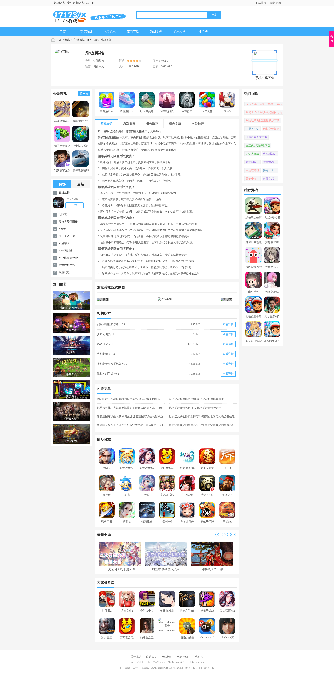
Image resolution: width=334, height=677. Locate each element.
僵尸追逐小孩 (67, 236)
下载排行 (260, 2)
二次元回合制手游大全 (120, 569)
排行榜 (203, 31)
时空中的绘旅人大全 (166, 569)
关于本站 (136, 656)
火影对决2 (269, 153)
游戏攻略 (179, 31)
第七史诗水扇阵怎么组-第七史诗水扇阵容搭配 (196, 399)
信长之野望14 (271, 128)
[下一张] (202, 299)
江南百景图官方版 (256, 137)
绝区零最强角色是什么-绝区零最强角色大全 (195, 407)
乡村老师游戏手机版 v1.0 (112, 363)
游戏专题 (156, 31)
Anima (62, 228)
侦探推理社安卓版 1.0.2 (111, 324)
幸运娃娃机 (252, 170)
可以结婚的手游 (212, 569)
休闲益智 (92, 39)
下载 (74, 205)
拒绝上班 (268, 170)
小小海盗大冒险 (68, 257)
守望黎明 (64, 243)
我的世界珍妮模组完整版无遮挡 (264, 113)
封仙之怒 (268, 178)
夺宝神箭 (251, 162)
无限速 (63, 214)
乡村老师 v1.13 (106, 353)
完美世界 (268, 162)
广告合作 (198, 656)
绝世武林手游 (67, 265)
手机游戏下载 (187, 668)
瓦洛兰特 (64, 192)
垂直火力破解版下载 (258, 145)
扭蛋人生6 (252, 128)
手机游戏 (78, 39)
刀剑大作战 (252, 153)
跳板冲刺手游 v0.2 (108, 373)
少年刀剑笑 (65, 250)
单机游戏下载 (206, 668)
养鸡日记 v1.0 (105, 344)
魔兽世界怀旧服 (68, 221)
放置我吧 (64, 272)
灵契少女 (251, 178)
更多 (233, 534)
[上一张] (132, 299)
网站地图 (167, 656)
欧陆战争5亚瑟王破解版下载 (262, 120)
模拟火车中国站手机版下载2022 (264, 104)
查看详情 (228, 324)
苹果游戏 (109, 31)
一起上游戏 (63, 39)
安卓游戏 (86, 31)
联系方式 (151, 656)
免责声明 (182, 656)
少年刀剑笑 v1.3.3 (107, 334)
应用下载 (133, 31)
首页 (63, 31)
